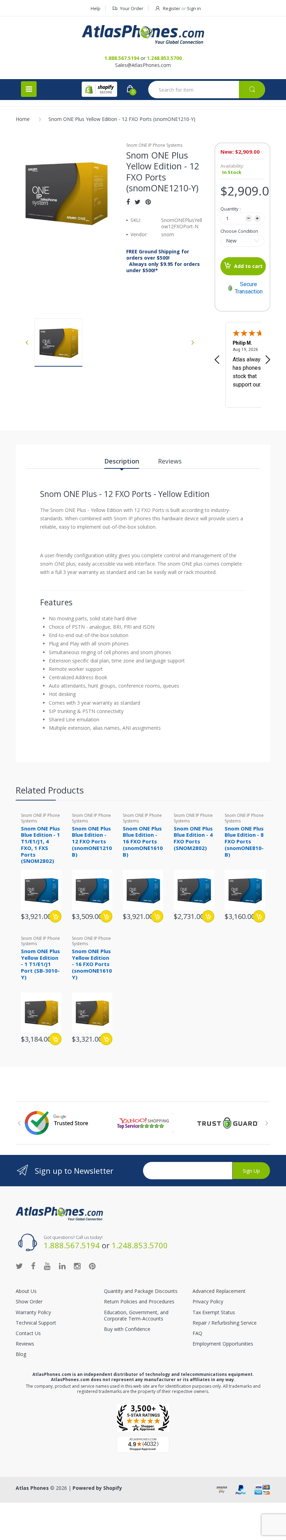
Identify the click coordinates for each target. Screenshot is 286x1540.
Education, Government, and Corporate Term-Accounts (136, 1315)
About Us (26, 1291)
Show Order (29, 1301)
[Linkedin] (62, 1266)
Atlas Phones (32, 1488)
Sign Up (251, 1170)
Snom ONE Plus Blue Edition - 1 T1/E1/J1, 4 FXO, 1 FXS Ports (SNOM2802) (40, 845)
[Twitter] (138, 202)
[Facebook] (128, 202)
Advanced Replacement (219, 1291)
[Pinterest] (148, 202)
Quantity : (230, 209)
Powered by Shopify (97, 1488)
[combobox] (206, 89)
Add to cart (248, 266)
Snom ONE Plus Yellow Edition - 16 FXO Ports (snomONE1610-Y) (93, 964)
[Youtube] (47, 1266)
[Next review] (268, 360)
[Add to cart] (55, 916)
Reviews (25, 1343)
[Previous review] (217, 360)
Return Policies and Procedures (139, 1301)
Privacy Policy (208, 1301)
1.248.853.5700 (164, 58)
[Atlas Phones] (143, 34)
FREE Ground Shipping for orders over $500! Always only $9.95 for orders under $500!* (163, 261)
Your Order (131, 8)
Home (23, 119)
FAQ (197, 1333)
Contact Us (28, 1333)
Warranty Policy (33, 1312)
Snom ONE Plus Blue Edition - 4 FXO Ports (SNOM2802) (193, 838)
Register (171, 8)
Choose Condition (239, 231)
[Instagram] (77, 1266)
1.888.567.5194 (121, 58)
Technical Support (36, 1322)
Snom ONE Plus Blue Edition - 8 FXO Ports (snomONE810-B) (244, 841)
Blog (21, 1354)
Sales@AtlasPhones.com (143, 65)
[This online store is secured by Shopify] (99, 89)
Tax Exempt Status (214, 1312)
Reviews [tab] (170, 461)
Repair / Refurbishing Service (225, 1322)
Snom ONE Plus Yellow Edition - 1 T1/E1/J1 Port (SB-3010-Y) (40, 964)
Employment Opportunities (223, 1343)
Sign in (194, 8)
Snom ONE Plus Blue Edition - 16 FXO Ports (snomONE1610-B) (144, 841)
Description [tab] (121, 461)
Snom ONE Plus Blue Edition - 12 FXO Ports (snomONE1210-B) (93, 841)
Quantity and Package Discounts (141, 1291)
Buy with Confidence (127, 1329)
